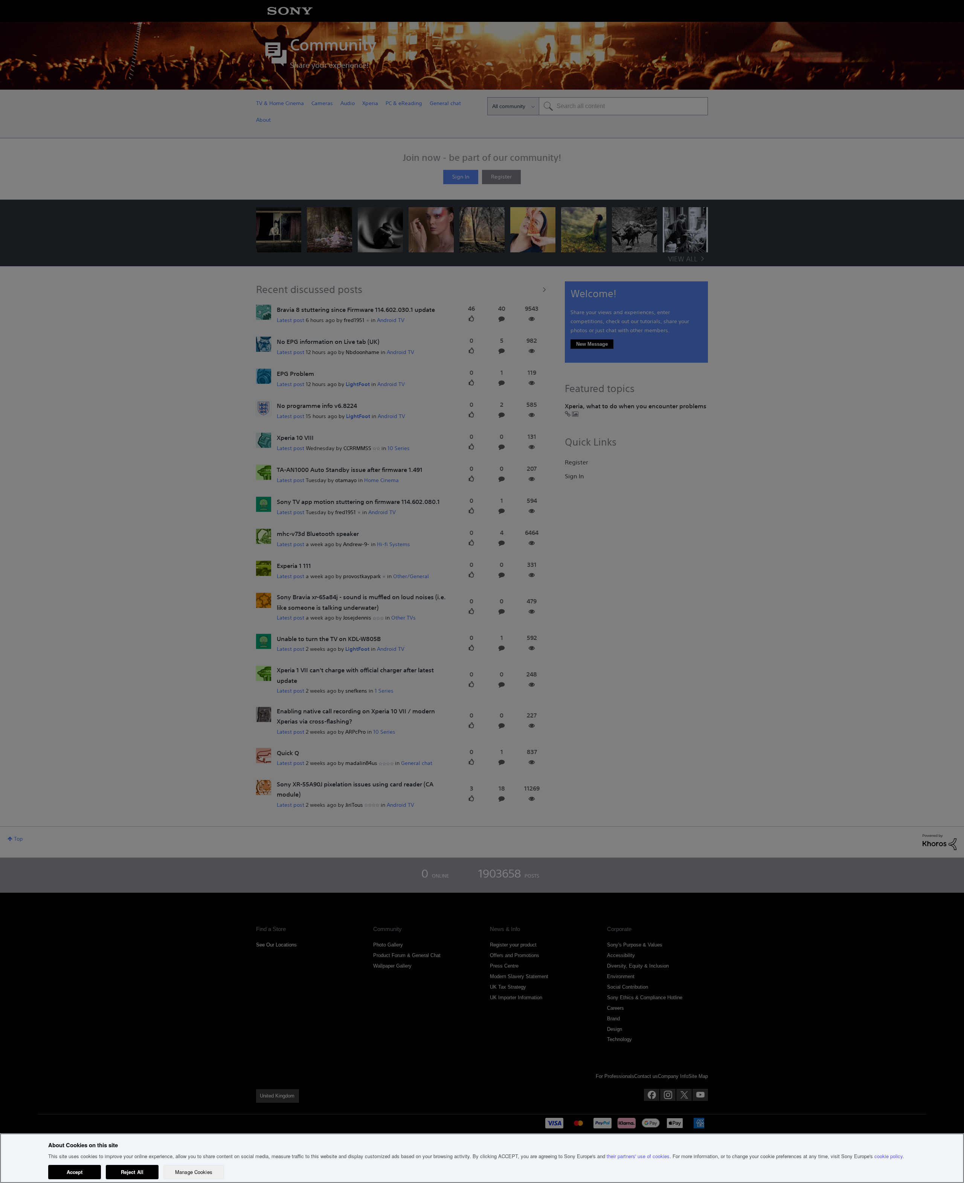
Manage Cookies (193, 1171)
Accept (75, 1171)
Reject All (132, 1171)
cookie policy (888, 1156)
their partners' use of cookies (638, 1156)
